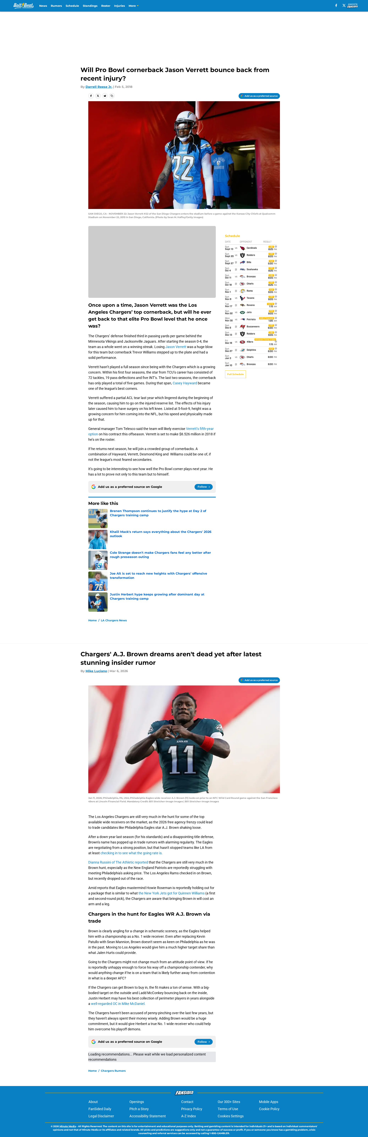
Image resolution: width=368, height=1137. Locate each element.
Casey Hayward (185, 383)
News (43, 6)
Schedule (72, 6)
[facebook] (336, 5)
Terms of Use (228, 1109)
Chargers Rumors (113, 1070)
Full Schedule (235, 374)
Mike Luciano (96, 671)
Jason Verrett (175, 347)
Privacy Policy (191, 1109)
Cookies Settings (231, 1116)
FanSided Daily (99, 1109)
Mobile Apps (268, 1102)
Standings (90, 6)
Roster (105, 6)
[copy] (112, 96)
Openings (136, 1102)
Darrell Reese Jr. (99, 87)
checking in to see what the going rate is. (131, 853)
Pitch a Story (139, 1109)
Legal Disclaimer (101, 1116)
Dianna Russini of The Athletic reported (118, 862)
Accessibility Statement (147, 1116)
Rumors (56, 6)
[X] (344, 5)
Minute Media (67, 1126)
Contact (187, 1102)
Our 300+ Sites (229, 1102)
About (93, 1102)
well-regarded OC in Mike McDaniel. (118, 1004)
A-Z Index (188, 1116)
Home (92, 620)
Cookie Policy (269, 1109)
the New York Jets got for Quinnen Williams (172, 893)
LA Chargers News (114, 620)
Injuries (119, 6)
